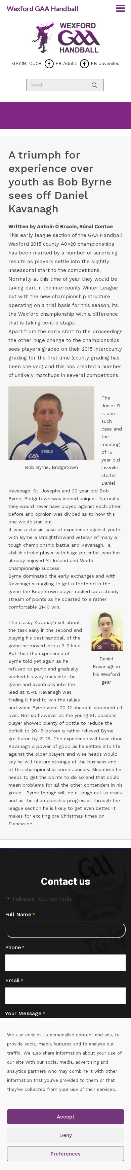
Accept (66, 1117)
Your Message (25, 1013)
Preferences (66, 1154)
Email (14, 980)
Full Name (20, 914)
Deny (65, 1135)
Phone (15, 947)
